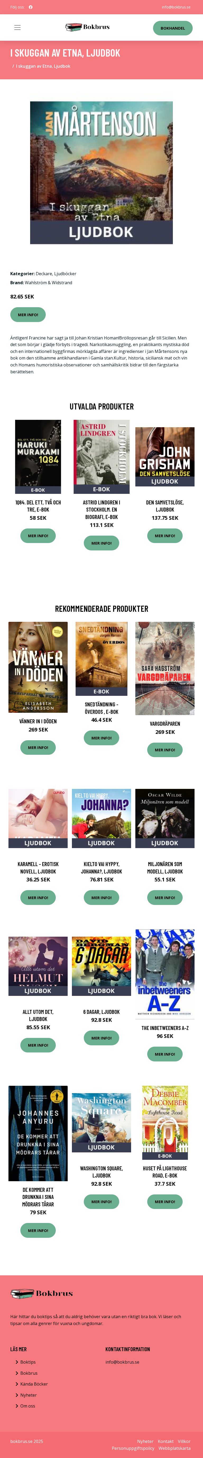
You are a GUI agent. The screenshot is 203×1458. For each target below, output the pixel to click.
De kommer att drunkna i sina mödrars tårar (38, 1196)
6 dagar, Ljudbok (101, 1011)
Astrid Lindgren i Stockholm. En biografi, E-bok (101, 509)
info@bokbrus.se (176, 7)
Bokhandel (173, 28)
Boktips (28, 1362)
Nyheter (28, 1395)
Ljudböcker (65, 274)
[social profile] (31, 7)
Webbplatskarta (175, 1448)
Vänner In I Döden (38, 721)
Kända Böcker (34, 1384)
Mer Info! (28, 314)
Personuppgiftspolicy (133, 1448)
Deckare (44, 274)
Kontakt (166, 1441)
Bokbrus (29, 1373)
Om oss (27, 1406)
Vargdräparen (165, 723)
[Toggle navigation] (17, 27)
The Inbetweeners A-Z (165, 1027)
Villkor (184, 1441)
